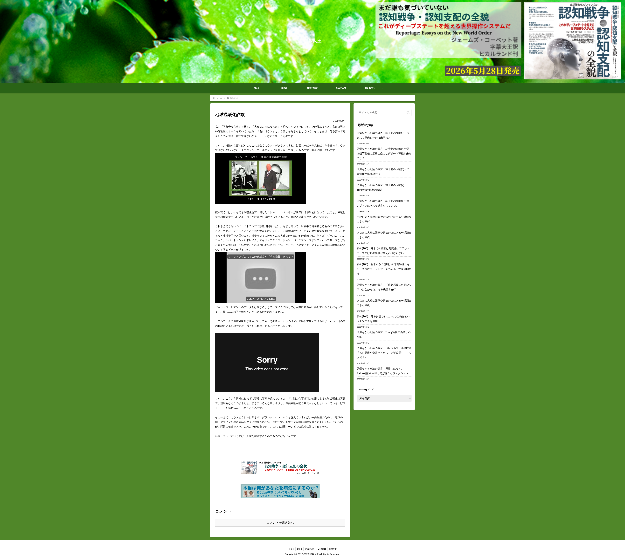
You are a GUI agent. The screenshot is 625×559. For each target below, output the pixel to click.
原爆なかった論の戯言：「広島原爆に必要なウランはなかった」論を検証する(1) (384, 287)
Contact (322, 548)
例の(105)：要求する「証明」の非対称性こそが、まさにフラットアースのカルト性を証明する (384, 269)
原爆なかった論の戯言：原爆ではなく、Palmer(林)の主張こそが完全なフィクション (382, 371)
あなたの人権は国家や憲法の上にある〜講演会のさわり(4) (384, 219)
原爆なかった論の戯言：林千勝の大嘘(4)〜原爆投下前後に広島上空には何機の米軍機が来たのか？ (384, 153)
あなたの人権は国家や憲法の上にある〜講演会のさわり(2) (384, 303)
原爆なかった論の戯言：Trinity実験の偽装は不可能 (384, 334)
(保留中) (333, 548)
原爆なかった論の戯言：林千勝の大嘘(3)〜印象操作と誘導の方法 (383, 171)
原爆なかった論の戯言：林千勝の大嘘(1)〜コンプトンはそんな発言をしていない (383, 203)
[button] (408, 112)
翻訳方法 (309, 548)
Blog (299, 548)
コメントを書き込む (280, 522)
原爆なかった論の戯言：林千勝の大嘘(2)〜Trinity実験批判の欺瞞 (382, 187)
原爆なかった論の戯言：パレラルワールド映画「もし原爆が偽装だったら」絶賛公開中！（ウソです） (384, 353)
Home (291, 548)
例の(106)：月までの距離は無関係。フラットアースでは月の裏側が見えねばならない (383, 250)
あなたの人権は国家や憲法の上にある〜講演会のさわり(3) (384, 235)
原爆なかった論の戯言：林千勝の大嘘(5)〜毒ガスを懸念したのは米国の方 (383, 135)
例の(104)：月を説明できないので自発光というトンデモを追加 (383, 319)
